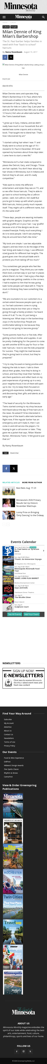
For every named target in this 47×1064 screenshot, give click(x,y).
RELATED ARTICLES (11, 482)
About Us (8, 730)
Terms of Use (9, 742)
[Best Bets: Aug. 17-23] (9, 490)
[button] (4, 17)
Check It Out (14, 453)
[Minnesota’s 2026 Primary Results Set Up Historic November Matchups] (9, 503)
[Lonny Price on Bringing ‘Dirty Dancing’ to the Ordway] (9, 515)
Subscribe (8, 719)
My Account (9, 723)
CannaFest (8, 776)
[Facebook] (5, 57)
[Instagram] (23, 1051)
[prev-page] (4, 524)
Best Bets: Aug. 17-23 (26, 488)
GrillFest (7, 761)
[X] (10, 57)
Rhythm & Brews (11, 773)
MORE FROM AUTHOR (32, 482)
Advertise (8, 727)
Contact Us (8, 734)
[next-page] (8, 524)
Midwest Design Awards (14, 765)
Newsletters (9, 738)
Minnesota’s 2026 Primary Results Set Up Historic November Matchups (28, 503)
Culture (13, 22)
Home (5, 22)
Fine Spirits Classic (11, 769)
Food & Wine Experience (14, 758)
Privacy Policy (9, 746)
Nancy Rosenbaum (13, 52)
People (14, 27)
